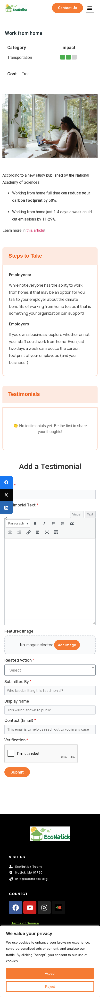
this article (35, 230)
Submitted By (18, 682)
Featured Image (18, 631)
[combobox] (50, 670)
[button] (90, 8)
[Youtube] (29, 907)
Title (10, 485)
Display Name (16, 701)
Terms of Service (25, 923)
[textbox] (50, 670)
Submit (17, 772)
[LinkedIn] (6, 507)
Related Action (19, 660)
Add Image (67, 645)
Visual (76, 514)
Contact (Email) (20, 720)
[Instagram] (44, 907)
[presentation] (18, 523)
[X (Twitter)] (6, 495)
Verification (16, 740)
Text (90, 514)
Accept (50, 973)
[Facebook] (15, 907)
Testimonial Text (21, 505)
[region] (50, 961)
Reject (50, 986)
